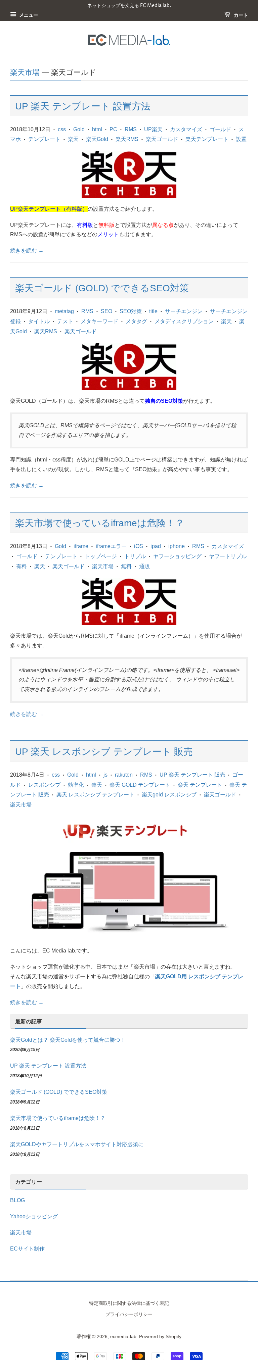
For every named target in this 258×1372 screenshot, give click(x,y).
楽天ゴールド (162, 139)
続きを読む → (27, 250)
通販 (144, 566)
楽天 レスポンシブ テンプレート (95, 794)
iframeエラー (111, 546)
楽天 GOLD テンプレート (140, 785)
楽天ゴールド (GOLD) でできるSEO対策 (102, 288)
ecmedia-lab (123, 1336)
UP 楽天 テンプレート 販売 (192, 775)
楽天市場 (25, 72)
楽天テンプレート (206, 139)
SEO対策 (131, 311)
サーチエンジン (184, 311)
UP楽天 (153, 129)
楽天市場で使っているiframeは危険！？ (99, 523)
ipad (155, 546)
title (153, 311)
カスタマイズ (186, 129)
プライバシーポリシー (129, 1314)
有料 (21, 566)
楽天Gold (97, 139)
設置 (241, 139)
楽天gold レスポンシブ (169, 794)
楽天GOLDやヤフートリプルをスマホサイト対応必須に (76, 1144)
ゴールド (220, 129)
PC (113, 129)
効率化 (76, 785)
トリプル (135, 556)
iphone (176, 546)
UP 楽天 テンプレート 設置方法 (82, 106)
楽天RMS (127, 139)
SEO (106, 311)
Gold (79, 129)
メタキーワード (99, 321)
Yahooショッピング (34, 1216)
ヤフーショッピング (177, 556)
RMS (131, 129)
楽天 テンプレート (200, 785)
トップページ (101, 556)
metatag (64, 311)
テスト (65, 321)
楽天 (73, 139)
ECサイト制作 (27, 1249)
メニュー (28, 15)
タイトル (39, 321)
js (105, 775)
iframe (81, 546)
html (97, 129)
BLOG (17, 1200)
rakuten (124, 775)
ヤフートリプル (228, 556)
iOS (138, 546)
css (62, 129)
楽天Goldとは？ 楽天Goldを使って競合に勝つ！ (68, 1040)
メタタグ (136, 321)
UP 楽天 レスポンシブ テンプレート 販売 (104, 751)
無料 (126, 566)
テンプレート (44, 139)
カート (240, 15)
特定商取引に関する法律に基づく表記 (129, 1303)
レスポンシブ (44, 785)
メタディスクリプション (184, 321)
